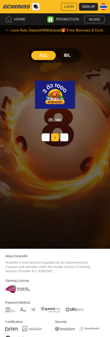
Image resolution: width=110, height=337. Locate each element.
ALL (43, 55)
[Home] (16, 6)
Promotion (67, 19)
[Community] (36, 6)
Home (19, 19)
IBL (67, 55)
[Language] (103, 6)
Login (69, 7)
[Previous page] (46, 137)
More (94, 19)
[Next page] (64, 137)
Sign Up (88, 7)
